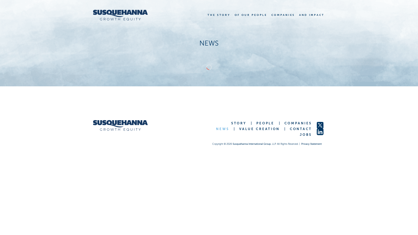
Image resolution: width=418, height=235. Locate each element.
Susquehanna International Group (252, 143)
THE (219, 14)
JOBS (306, 134)
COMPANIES (298, 123)
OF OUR (251, 14)
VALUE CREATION (259, 129)
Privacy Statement (311, 143)
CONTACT (301, 129)
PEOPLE (265, 123)
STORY (238, 123)
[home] (120, 15)
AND (311, 14)
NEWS (222, 129)
